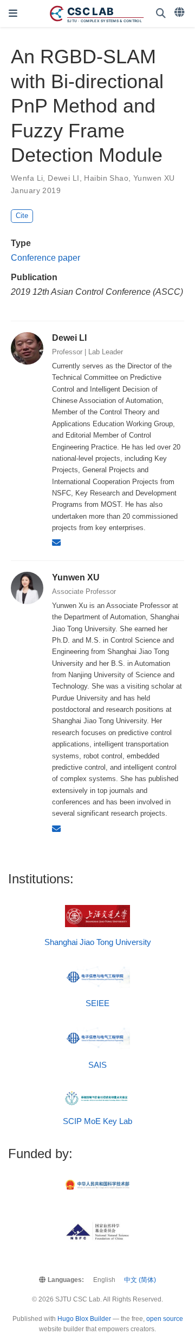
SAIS (97, 1065)
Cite (22, 216)
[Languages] (180, 12)
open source (164, 1319)
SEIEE (97, 1003)
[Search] (161, 14)
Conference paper (45, 257)
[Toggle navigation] (13, 13)
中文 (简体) (140, 1280)
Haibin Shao (106, 178)
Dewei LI (63, 178)
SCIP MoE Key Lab (97, 1121)
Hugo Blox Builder (84, 1319)
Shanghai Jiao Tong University (97, 942)
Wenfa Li (27, 178)
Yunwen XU (154, 178)
